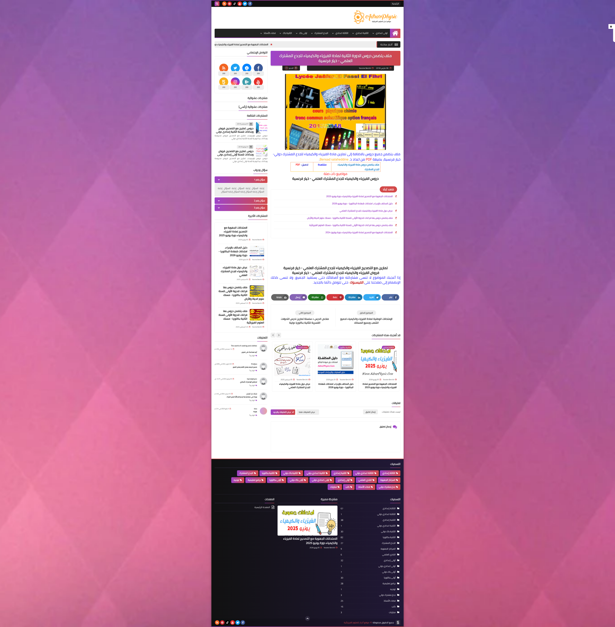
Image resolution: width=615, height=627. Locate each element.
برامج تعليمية (254, 480)
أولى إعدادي (344, 480)
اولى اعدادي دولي (320, 480)
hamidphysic (252, 379)
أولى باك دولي (296, 480)
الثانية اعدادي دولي (316, 473)
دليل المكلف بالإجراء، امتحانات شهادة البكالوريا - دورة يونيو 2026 (235, 44)
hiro (255, 408)
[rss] (224, 3)
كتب (347, 487)
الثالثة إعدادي (388, 473)
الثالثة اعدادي (341, 33)
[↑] (307, 618)
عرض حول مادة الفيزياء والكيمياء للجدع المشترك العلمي (366, 211)
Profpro (254, 364)
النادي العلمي (365, 480)
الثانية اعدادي (362, 33)
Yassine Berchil (329, 547)
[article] (305, 317)
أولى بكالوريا (275, 480)
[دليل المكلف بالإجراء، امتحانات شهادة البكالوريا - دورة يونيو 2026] (257, 251)
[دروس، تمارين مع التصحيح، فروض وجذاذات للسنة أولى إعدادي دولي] (261, 151)
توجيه (236, 480)
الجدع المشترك (321, 33)
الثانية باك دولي (290, 473)
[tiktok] (234, 3)
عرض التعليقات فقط (307, 412)
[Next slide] (273, 335)
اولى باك (303, 33)
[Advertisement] (273, 17)
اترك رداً (252, 355)
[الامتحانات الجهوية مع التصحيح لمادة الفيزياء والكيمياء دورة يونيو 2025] (257, 231)
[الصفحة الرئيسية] (395, 33)
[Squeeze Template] (398, 622)
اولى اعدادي (382, 33)
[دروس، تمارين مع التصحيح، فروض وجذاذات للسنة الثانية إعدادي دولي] (261, 128)
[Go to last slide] (278, 335)
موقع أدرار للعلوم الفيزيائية (356, 622)
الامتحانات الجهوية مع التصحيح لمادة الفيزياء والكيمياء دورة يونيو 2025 (309, 44)
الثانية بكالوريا (268, 473)
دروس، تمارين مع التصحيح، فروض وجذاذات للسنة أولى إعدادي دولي (235, 153)
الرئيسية (395, 3)
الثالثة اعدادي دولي (364, 473)
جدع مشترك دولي (387, 487)
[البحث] (217, 3)
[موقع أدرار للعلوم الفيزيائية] (377, 17)
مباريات (333, 487)
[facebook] (250, 3)
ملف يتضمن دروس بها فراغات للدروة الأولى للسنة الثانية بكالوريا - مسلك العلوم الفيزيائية (351, 225)
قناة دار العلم (251, 393)
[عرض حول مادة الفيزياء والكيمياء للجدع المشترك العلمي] (257, 271)
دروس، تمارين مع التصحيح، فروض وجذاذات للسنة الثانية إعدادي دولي (235, 130)
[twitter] (245, 3)
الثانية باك (287, 33)
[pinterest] (229, 3)
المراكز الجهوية (387, 480)
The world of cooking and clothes (244, 345)
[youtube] (240, 3)
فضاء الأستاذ (270, 33)
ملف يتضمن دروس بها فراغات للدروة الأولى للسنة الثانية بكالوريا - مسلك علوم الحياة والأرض (350, 218)
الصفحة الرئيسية (262, 507)
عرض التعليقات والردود (282, 412)
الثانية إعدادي (340, 473)
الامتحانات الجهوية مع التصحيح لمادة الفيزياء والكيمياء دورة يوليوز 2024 (359, 232)
